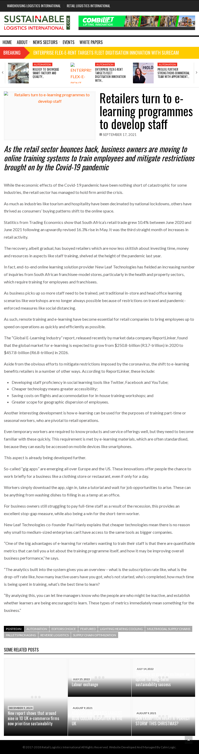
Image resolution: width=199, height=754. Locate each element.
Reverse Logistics (54, 635)
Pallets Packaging (21, 635)
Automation (42, 64)
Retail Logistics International (88, 5)
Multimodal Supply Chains (168, 629)
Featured (88, 629)
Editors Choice (64, 629)
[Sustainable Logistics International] (37, 24)
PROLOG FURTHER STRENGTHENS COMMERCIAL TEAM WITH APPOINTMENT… (173, 73)
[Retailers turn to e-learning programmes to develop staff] (50, 115)
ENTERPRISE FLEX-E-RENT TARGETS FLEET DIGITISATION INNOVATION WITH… (110, 75)
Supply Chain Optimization (94, 635)
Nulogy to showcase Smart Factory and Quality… (46, 73)
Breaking (11, 52)
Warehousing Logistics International (34, 5)
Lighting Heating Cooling (121, 629)
